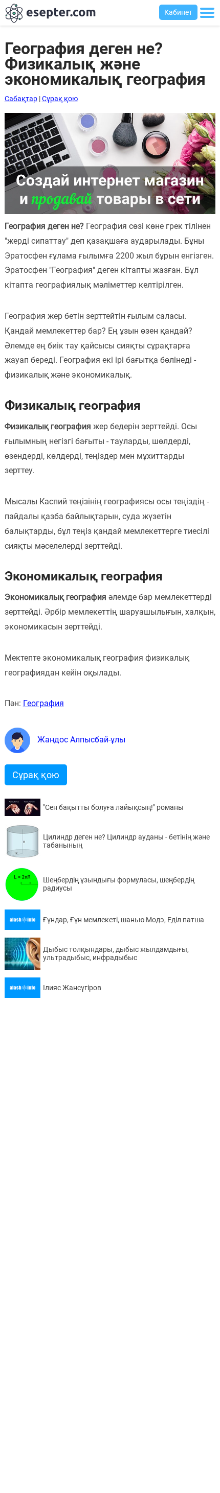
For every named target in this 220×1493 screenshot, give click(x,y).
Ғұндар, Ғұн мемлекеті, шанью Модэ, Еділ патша (123, 920)
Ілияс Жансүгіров (72, 988)
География (43, 703)
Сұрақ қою (60, 99)
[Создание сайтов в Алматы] (110, 211)
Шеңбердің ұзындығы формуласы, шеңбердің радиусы (118, 884)
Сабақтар (21, 99)
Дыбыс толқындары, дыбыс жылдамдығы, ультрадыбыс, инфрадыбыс (116, 953)
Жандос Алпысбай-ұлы (80, 739)
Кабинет (178, 12)
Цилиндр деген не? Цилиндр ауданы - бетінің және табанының (126, 841)
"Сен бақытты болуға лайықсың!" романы (113, 807)
